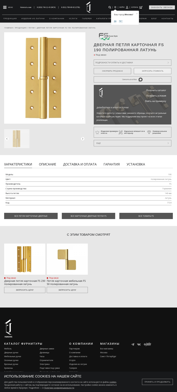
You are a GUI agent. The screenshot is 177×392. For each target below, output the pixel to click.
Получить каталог (156, 90)
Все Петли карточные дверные (30, 216)
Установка (136, 164)
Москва (103, 352)
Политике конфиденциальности (59, 387)
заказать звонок (162, 7)
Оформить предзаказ (112, 71)
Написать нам (25, 7)
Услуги (72, 360)
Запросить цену (24, 290)
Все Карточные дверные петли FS (88, 216)
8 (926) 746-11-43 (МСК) (46, 7)
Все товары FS (146, 216)
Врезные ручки (11, 364)
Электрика (45, 364)
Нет (121, 21)
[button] (82, 138)
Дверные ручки (11, 352)
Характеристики (18, 164)
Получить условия (156, 95)
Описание (47, 164)
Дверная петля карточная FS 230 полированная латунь (24, 282)
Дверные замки (47, 348)
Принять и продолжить (157, 382)
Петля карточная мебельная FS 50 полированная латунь (66, 282)
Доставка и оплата (80, 164)
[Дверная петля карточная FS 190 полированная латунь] (44, 78)
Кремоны (8, 368)
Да (115, 21)
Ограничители (46, 360)
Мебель (8, 348)
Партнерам (74, 348)
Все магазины (106, 348)
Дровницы (44, 352)
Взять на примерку (155, 101)
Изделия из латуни (78, 364)
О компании (74, 352)
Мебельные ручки (12, 356)
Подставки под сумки (50, 368)
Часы (42, 356)
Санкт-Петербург (108, 356)
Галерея (73, 368)
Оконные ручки (11, 360)
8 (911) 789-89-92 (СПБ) (70, 7)
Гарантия (112, 164)
